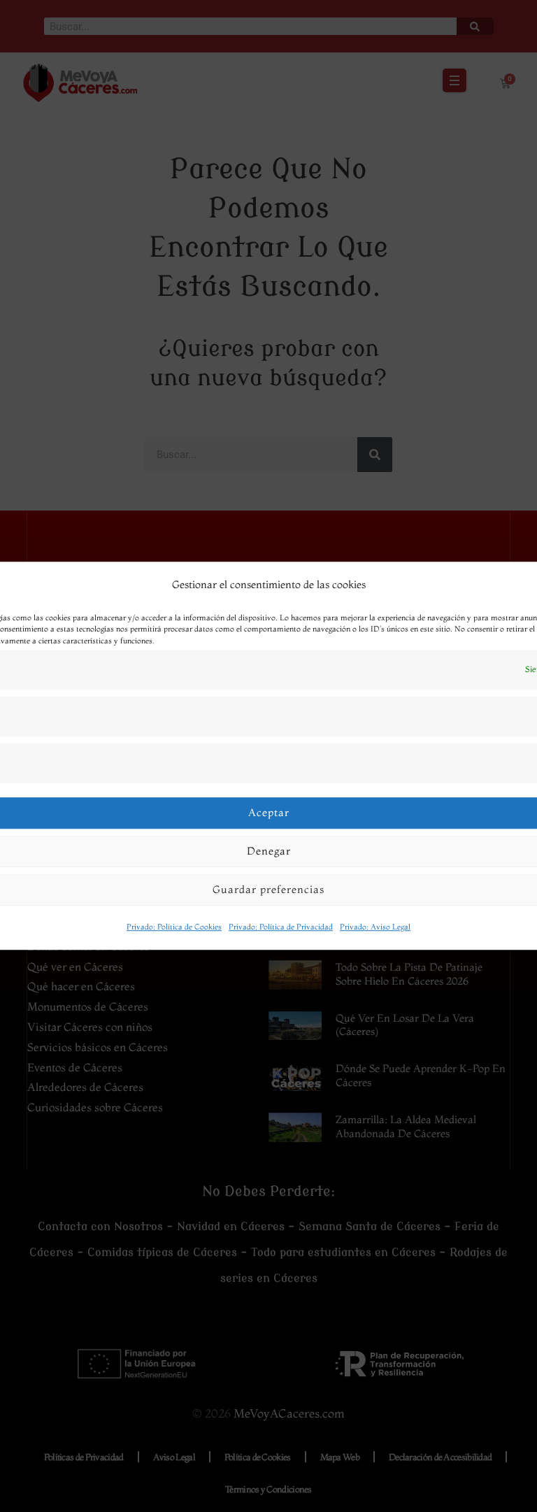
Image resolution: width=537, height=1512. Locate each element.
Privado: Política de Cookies (174, 927)
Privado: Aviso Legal (375, 927)
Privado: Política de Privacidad (281, 927)
